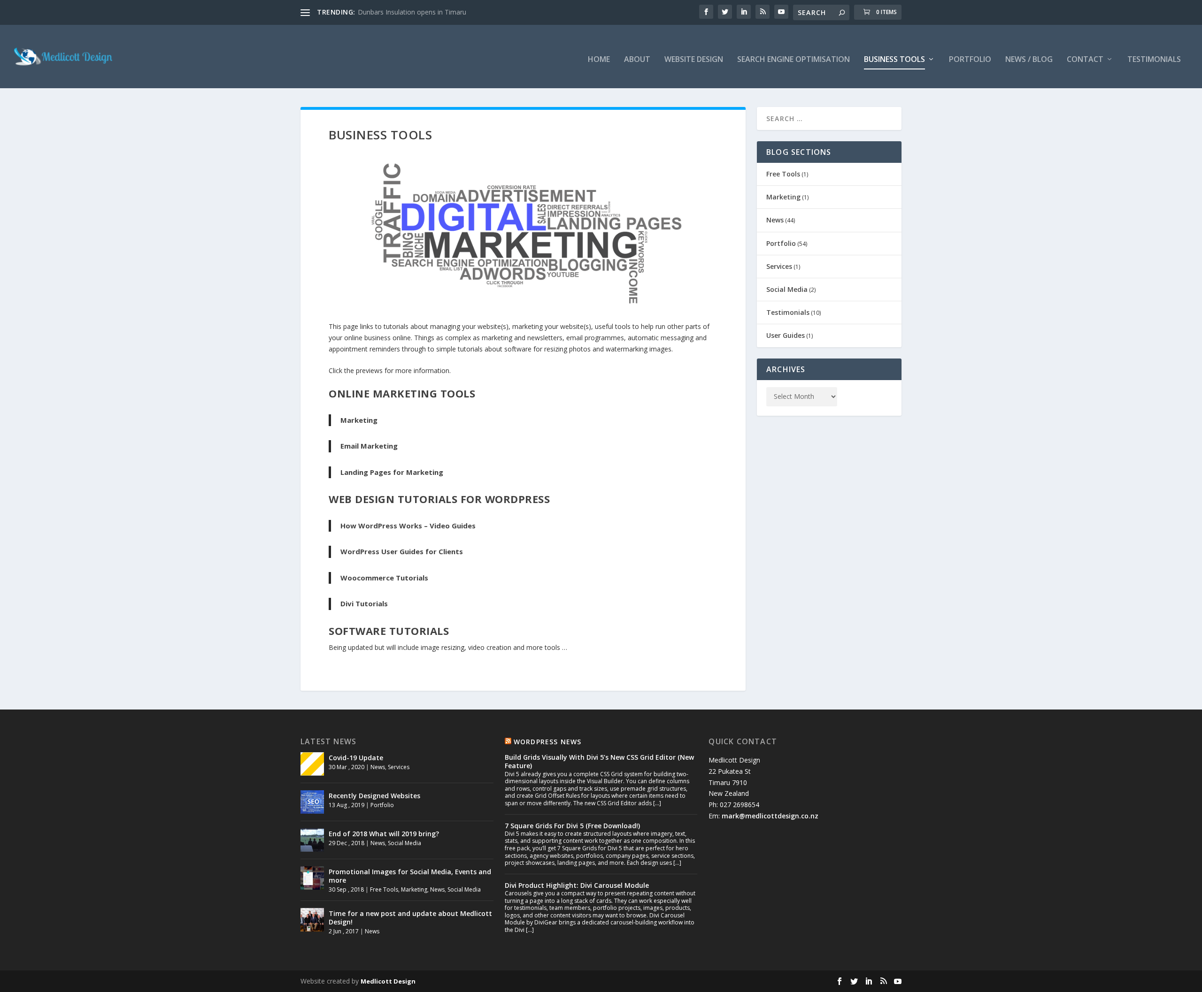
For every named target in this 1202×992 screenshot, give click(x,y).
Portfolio (970, 59)
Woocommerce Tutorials (384, 577)
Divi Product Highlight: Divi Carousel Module (577, 885)
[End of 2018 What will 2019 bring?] (312, 840)
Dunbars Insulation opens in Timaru (412, 12)
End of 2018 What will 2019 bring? (384, 833)
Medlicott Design (388, 981)
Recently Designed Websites (374, 795)
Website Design (693, 59)
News (775, 219)
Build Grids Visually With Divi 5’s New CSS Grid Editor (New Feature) (599, 761)
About (637, 59)
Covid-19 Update (356, 757)
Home (599, 59)
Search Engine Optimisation (793, 59)
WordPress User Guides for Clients (401, 551)
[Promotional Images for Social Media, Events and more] (312, 878)
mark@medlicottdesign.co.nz (770, 815)
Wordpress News (548, 741)
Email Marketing (369, 445)
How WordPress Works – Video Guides (408, 525)
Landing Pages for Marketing (391, 472)
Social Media (787, 289)
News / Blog (1029, 59)
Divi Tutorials (364, 603)
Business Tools (894, 59)
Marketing (359, 420)
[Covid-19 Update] (312, 764)
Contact (1085, 59)
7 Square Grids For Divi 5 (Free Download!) (572, 825)
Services (779, 266)
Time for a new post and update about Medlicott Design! (410, 917)
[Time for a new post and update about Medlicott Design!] (312, 919)
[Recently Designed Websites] (312, 802)
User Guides (785, 335)
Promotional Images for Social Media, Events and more (410, 876)
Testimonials (1154, 59)
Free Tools (783, 173)
